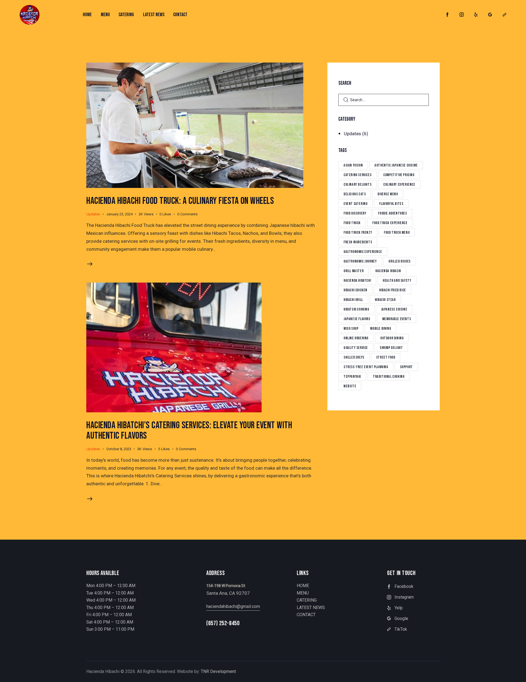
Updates (93, 214)
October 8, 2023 (118, 449)
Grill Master (354, 271)
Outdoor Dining (392, 338)
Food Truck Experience (390, 223)
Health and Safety (397, 280)
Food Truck (352, 223)
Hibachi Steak (385, 299)
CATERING (307, 600)
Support (406, 367)
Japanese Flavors (357, 319)
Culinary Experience (399, 184)
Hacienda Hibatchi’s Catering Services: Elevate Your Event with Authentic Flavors (189, 430)
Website (350, 386)
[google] (490, 15)
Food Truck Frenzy (358, 232)
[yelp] (476, 15)
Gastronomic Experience (363, 251)
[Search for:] (383, 99)
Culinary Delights (357, 184)
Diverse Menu (388, 194)
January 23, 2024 (119, 214)
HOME (303, 585)
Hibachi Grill (353, 299)
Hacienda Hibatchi (357, 280)
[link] (504, 15)
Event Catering (355, 203)
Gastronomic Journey (360, 261)
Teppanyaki (352, 376)
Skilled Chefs (354, 357)
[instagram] (461, 15)
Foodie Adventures (392, 213)
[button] (168, 214)
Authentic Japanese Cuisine (396, 165)
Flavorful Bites (391, 203)
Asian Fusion (353, 165)
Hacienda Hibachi (388, 271)
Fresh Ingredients (358, 242)
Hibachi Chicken (355, 290)
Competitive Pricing (398, 175)
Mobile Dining (380, 328)
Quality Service (356, 347)
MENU (303, 593)
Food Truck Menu (397, 232)
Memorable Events (396, 319)
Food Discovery (355, 213)
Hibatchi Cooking (356, 309)
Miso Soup (351, 328)
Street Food (385, 357)
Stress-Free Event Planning (366, 367)
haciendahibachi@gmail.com (233, 606)
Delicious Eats (355, 194)
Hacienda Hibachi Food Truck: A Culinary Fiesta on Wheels (180, 201)
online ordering (356, 338)
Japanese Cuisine (394, 309)
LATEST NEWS (311, 607)
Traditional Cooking (388, 376)
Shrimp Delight (391, 347)
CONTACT (306, 614)
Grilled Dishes (399, 261)
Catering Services (357, 175)
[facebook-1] (447, 15)
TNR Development (218, 671)
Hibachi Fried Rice (392, 290)
